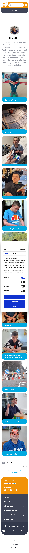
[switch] (23, 282)
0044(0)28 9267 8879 (16, 526)
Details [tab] (14, 253)
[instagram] (8, 490)
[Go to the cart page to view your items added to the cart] (26, 5)
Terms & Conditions (14, 544)
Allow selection (14, 301)
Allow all (14, 297)
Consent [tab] (7, 253)
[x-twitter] (13, 490)
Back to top (15, 472)
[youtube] (11, 490)
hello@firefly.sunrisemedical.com (17, 531)
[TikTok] (16, 490)
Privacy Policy (14, 547)
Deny (14, 306)
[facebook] (5, 490)
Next (25, 467)
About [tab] (22, 253)
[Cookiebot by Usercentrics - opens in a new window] (19, 249)
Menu (13, 10)
